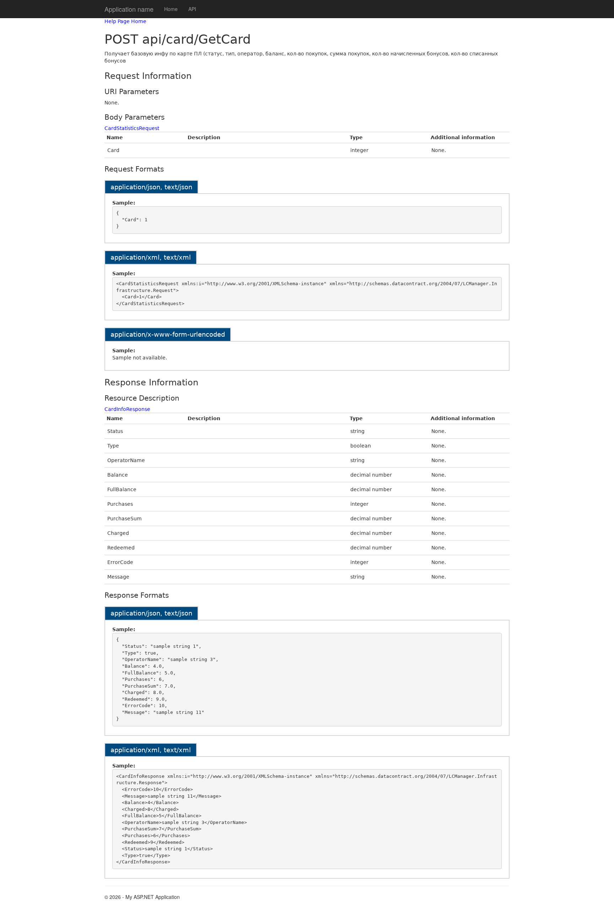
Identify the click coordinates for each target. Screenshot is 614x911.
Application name (129, 8)
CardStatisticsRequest (131, 128)
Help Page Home (125, 21)
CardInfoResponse (127, 409)
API (192, 8)
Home (171, 8)
